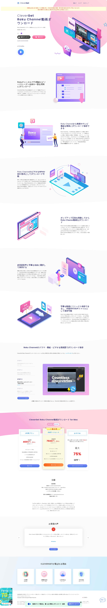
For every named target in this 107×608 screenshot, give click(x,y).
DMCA (24, 594)
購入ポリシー (38, 594)
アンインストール (72, 594)
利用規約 (56, 594)
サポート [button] (85, 3)
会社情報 (60, 594)
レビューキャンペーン (25, 596)
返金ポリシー (44, 594)
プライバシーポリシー (30, 594)
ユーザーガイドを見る (23, 398)
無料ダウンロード (74, 604)
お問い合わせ (65, 594)
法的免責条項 (19, 594)
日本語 (85, 597)
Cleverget (26, 597)
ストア (80, 3)
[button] (19, 537)
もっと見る (53, 549)
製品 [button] (74, 3)
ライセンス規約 (51, 594)
